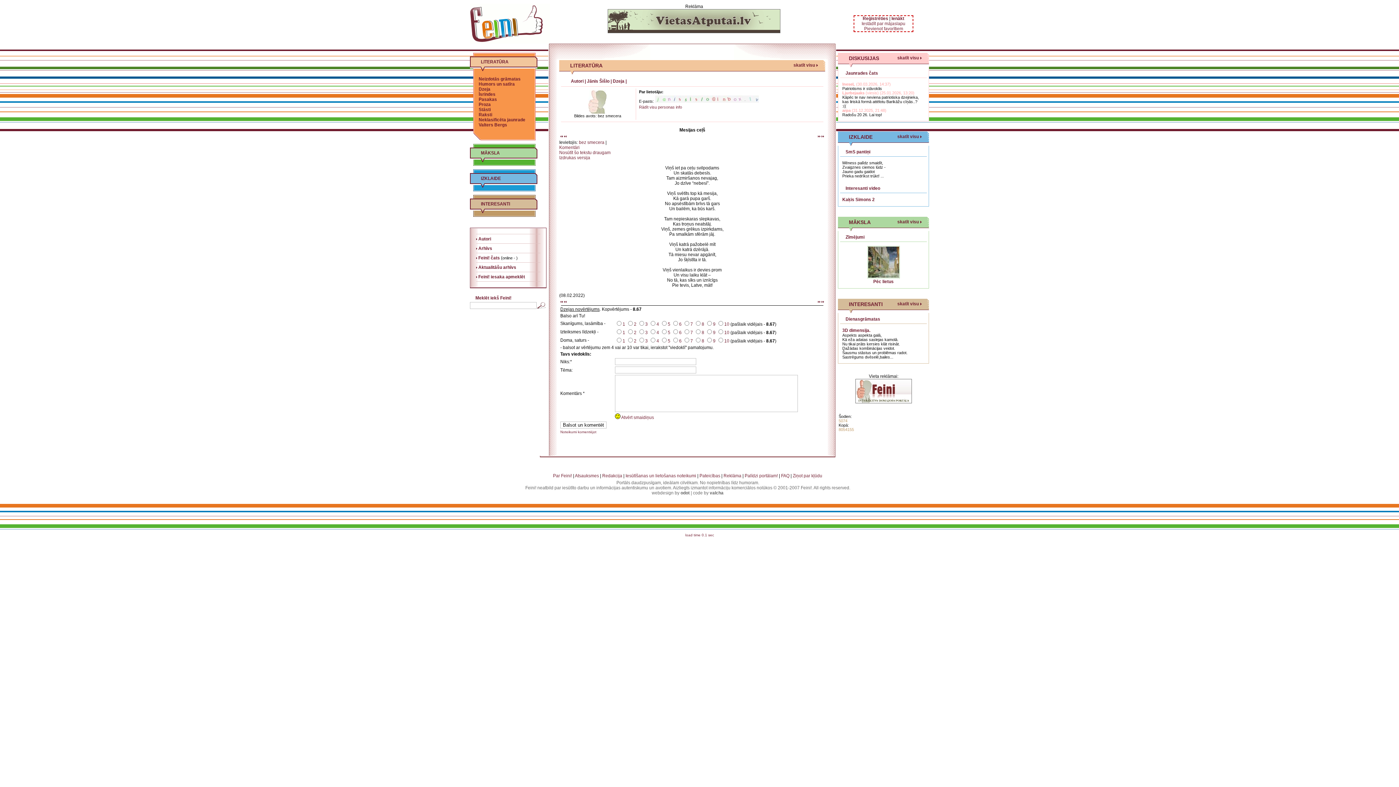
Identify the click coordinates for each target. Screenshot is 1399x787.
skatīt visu (804, 65)
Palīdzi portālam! (761, 475)
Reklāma (732, 475)
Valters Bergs (493, 125)
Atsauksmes (587, 475)
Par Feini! (562, 475)
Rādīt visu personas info (660, 107)
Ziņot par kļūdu (807, 475)
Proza (485, 104)
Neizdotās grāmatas (500, 79)
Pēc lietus (883, 281)
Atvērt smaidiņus (637, 417)
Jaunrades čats (862, 73)
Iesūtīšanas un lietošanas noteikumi (661, 475)
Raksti (485, 114)
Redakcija (612, 475)
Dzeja (484, 89)
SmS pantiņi (858, 151)
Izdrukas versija (574, 157)
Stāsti (485, 109)
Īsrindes (487, 94)
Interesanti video (863, 188)
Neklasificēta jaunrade (502, 119)
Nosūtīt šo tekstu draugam (585, 152)
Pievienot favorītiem (883, 28)
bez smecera (591, 142)
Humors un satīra (497, 84)
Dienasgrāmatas (863, 319)
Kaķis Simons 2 (858, 199)
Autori (577, 81)
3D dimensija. (856, 330)
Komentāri (569, 147)
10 (726, 324)
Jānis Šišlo (598, 81)
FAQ (785, 475)
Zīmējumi (855, 237)
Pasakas (488, 99)
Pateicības (710, 475)
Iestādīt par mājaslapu (883, 23)
